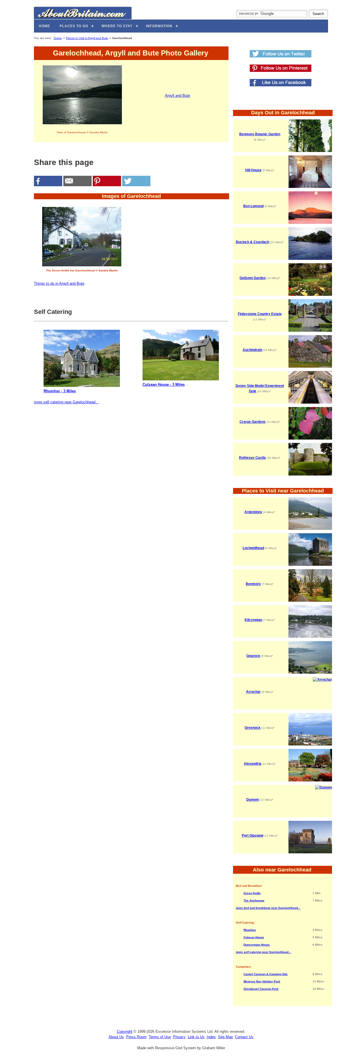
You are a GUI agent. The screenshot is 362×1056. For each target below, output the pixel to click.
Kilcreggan (253, 620)
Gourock (253, 656)
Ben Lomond (253, 206)
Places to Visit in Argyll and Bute (87, 38)
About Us (116, 1037)
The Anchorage (254, 900)
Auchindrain (252, 350)
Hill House (253, 170)
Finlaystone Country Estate (260, 314)
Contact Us (244, 1037)
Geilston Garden (253, 278)
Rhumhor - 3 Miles (60, 391)
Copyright (124, 1031)
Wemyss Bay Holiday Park (262, 981)
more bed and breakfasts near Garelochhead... (268, 907)
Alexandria (252, 764)
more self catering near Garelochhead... (66, 402)
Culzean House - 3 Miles (164, 384)
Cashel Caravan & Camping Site (266, 974)
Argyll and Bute (177, 95)
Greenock (252, 728)
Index (211, 1037)
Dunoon (252, 800)
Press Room (136, 1037)
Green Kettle (252, 893)
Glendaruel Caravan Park (261, 988)
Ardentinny (253, 512)
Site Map (225, 1037)
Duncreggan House (257, 944)
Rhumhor (250, 929)
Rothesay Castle (252, 458)
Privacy (179, 1037)
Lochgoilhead (253, 548)
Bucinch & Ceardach (252, 242)
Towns (57, 38)
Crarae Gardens (253, 422)
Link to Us (196, 1037)
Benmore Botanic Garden (259, 134)
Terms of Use (160, 1037)
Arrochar (253, 692)
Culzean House (254, 937)
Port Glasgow (252, 835)
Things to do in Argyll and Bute (59, 283)
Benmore (253, 584)
